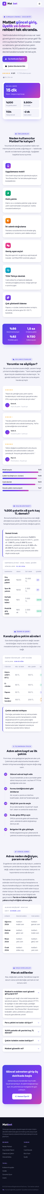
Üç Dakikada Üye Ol (16, 59)
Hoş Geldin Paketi (8, 1150)
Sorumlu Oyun (7, 1174)
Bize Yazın (27, 1153)
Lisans (4, 1178)
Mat (12, 3)
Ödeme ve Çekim (8, 1153)
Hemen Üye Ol (23, 1096)
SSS (25, 1146)
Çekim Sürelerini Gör (16, 66)
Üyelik (26, 1157)
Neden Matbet (7, 1146)
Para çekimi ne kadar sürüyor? (19, 1023)
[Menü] (39, 4)
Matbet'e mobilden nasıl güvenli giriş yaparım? (19, 993)
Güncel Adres (6, 1157)
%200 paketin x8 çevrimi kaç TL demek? (19, 1032)
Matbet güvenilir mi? (14, 1049)
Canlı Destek (28, 1150)
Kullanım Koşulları (8, 1167)
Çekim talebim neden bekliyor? (19, 1041)
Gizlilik (4, 1171)
